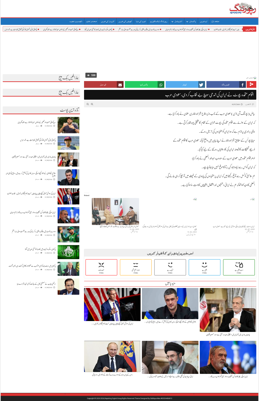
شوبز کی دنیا (141, 21)
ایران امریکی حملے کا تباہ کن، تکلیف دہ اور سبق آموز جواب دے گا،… (228, 376)
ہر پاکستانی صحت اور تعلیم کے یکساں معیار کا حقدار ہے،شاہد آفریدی (78, 29)
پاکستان (193, 21)
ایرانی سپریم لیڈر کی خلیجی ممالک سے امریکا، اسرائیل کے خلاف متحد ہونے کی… (170, 376)
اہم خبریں (203, 21)
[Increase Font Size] (92, 104)
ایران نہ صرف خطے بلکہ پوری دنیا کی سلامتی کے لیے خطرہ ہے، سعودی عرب (234, 226)
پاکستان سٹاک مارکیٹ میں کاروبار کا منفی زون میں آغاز (115, 29)
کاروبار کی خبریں (107, 21)
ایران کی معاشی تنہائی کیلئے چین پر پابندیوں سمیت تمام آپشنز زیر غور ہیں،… (112, 323)
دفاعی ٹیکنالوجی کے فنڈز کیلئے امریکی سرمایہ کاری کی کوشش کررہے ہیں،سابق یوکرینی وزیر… (170, 321)
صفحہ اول (215, 21)
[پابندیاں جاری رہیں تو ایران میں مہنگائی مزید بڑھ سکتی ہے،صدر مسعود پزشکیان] (68, 159)
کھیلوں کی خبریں (125, 21)
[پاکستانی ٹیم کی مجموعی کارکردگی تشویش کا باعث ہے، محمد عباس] (68, 143)
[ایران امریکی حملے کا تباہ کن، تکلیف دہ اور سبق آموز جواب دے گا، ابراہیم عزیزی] (68, 215)
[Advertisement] (129, 52)
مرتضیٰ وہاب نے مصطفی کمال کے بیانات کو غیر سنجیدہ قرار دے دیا (36, 284)
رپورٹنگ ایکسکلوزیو (158, 21)
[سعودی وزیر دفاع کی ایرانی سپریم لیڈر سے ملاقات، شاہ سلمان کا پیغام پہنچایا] (111, 211)
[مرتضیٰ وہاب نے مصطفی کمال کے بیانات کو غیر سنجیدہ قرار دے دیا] (68, 286)
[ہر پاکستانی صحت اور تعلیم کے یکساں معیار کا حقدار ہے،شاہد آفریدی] (68, 125)
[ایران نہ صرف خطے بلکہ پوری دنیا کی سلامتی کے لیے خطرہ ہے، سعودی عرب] (227, 211)
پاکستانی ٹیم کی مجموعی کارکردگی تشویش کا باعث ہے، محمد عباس (38, 29)
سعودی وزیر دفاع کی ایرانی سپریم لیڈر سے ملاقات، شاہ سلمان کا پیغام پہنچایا (119, 226)
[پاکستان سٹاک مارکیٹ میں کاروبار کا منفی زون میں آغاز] (68, 252)
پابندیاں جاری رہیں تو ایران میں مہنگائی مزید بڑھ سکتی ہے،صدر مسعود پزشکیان (34, 156)
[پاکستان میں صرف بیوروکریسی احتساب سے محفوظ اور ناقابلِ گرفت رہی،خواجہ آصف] (68, 268)
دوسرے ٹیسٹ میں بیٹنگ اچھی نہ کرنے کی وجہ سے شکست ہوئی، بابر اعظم (156, 29)
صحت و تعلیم (91, 21)
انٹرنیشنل (178, 21)
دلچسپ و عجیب (76, 21)
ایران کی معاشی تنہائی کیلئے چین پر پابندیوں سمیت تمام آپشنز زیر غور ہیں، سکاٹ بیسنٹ (31, 193)
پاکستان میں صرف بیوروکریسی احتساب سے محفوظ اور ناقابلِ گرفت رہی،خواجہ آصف (32, 266)
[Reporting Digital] (236, 8)
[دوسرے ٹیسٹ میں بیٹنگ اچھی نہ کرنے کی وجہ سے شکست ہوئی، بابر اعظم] (68, 234)
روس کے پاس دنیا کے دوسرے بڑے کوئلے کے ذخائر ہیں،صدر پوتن (112, 374)
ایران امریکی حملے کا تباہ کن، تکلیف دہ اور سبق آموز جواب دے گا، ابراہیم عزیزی (204, 29)
